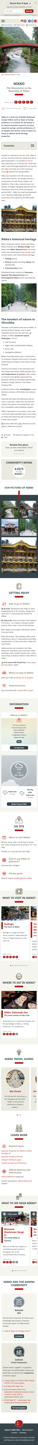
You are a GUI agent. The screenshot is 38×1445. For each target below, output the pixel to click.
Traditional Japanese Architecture (14, 1163)
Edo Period (15, 1091)
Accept (19, 742)
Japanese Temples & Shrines (12, 1156)
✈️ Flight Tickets (19, 25)
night (6, 169)
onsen (3, 172)
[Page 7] (20, 965)
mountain (21, 155)
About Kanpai (27, 1430)
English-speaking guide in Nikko (20, 878)
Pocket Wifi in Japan (25, 690)
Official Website (7, 1177)
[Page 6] (20, 1270)
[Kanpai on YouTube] (35, 21)
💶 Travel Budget (7, 25)
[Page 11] (27, 965)
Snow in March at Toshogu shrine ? (17, 1331)
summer (22, 374)
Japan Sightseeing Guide (8, 74)
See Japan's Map (19, 748)
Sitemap (23, 1433)
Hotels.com (20, 678)
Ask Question (19, 1336)
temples (28, 252)
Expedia (30, 678)
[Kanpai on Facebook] (29, 21)
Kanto (18, 74)
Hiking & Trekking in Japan (11, 1160)
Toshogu (9, 924)
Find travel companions (19, 1408)
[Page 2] (12, 965)
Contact (14, 1433)
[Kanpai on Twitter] (32, 21)
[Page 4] (15, 965)
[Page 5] (17, 965)
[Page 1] (10, 965)
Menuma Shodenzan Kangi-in (14, 1232)
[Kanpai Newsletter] (25, 21)
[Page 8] (22, 965)
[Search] (33, 15)
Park (25, 249)
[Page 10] (25, 965)
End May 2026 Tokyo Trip (13, 1386)
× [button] (35, 2)
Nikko (6, 437)
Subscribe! (29, 11)
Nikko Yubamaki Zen (16, 1012)
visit (28, 161)
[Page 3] (15, 1270)
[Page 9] (25, 1270)
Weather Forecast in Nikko (19, 804)
